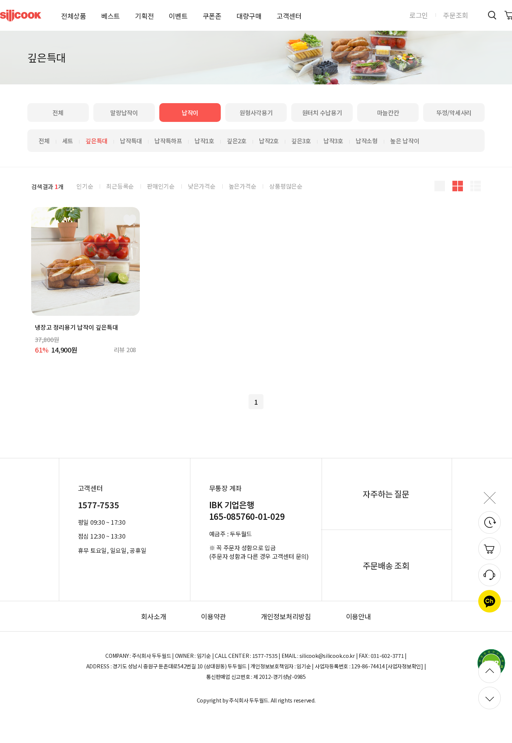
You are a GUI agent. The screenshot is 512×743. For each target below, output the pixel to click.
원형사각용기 (256, 112)
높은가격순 (242, 186)
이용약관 (213, 616)
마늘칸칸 (388, 112)
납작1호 (204, 140)
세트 (67, 140)
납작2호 (269, 140)
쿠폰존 (212, 16)
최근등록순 (120, 186)
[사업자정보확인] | (406, 666)
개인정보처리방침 (286, 616)
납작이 (190, 112)
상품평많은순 (285, 186)
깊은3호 (301, 140)
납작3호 (333, 140)
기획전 (144, 16)
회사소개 (153, 616)
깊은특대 (96, 140)
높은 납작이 (404, 140)
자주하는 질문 (386, 494)
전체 (58, 112)
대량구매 (249, 16)
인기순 (84, 186)
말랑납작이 (124, 112)
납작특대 (131, 140)
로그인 (418, 15)
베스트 (110, 16)
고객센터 (289, 16)
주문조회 (455, 15)
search (492, 15)
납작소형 (367, 140)
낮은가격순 (202, 186)
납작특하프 (168, 140)
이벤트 (178, 16)
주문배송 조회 (386, 566)
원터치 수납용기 (322, 112)
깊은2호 (237, 140)
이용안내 (358, 616)
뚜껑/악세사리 (454, 112)
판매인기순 (161, 186)
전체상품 (73, 16)
